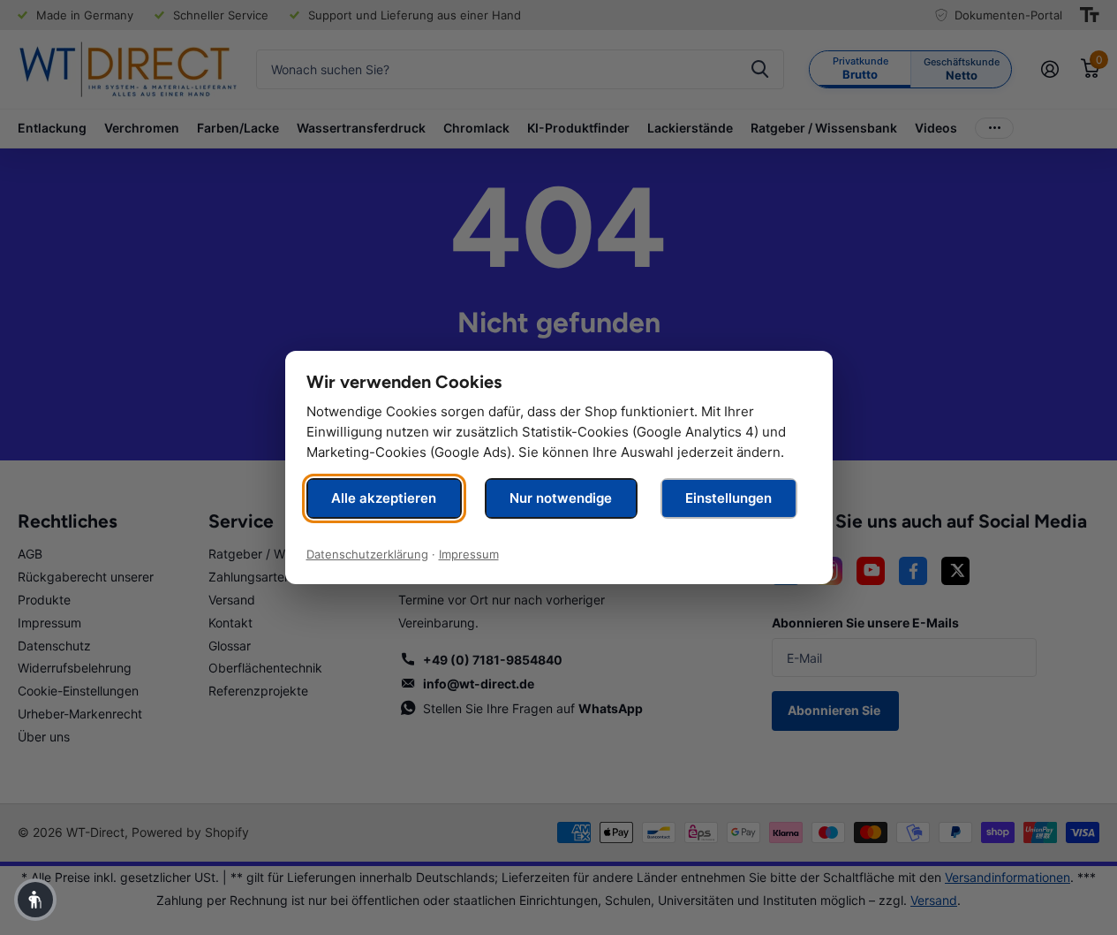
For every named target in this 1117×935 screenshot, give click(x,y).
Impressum (469, 554)
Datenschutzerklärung (367, 554)
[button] (35, 899)
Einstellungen (728, 498)
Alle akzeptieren (383, 498)
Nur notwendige (560, 498)
